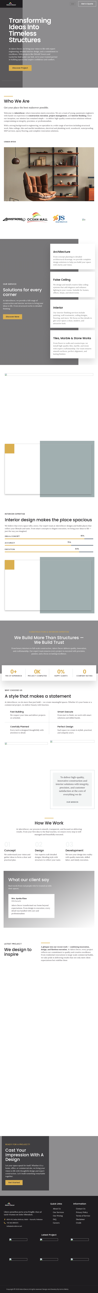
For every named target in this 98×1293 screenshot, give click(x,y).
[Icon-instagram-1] (13, 84)
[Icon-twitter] (9, 84)
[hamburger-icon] (72, 4)
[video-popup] (9, 448)
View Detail (14, 999)
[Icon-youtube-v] (18, 84)
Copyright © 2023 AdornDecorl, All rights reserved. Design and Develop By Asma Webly (37, 1289)
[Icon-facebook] (4, 84)
